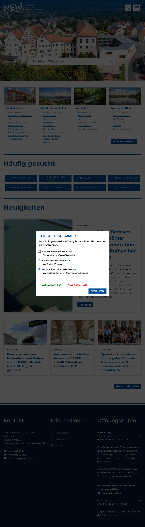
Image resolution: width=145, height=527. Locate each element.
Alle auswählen (51, 285)
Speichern (97, 291)
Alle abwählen (77, 285)
